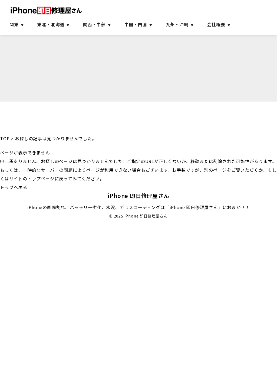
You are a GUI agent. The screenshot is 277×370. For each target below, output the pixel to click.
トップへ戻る (13, 187)
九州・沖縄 (177, 24)
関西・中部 (94, 24)
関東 (14, 24)
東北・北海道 (50, 24)
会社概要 (216, 24)
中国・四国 (135, 24)
